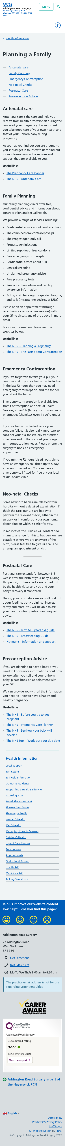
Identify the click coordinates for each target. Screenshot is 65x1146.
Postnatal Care (18, 90)
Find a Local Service (17, 861)
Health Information (17, 38)
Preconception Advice (23, 96)
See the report (18, 1060)
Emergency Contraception (26, 79)
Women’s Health (15, 819)
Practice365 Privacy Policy (47, 1122)
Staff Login (55, 1126)
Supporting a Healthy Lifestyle (24, 789)
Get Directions (19, 958)
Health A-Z (12, 867)
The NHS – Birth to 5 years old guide (30, 630)
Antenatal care (19, 67)
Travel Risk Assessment (19, 801)
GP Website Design (40, 1130)
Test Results (12, 771)
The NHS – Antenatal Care (23, 179)
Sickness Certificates (17, 807)
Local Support (14, 765)
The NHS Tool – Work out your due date (33, 740)
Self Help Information (18, 777)
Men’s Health (13, 825)
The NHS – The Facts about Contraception (34, 352)
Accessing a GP (14, 795)
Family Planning (19, 73)
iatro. (59, 1130)
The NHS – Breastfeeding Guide (27, 636)
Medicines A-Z (14, 873)
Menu (46, 7)
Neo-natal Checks (20, 85)
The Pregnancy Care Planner (25, 173)
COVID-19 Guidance (17, 783)
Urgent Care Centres (18, 843)
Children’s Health (16, 837)
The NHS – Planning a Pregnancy (28, 346)
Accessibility (55, 1117)
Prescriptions (13, 849)
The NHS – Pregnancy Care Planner (29, 725)
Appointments (14, 855)
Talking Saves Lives (17, 879)
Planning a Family (16, 813)
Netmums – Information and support (30, 641)
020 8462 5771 (19, 965)
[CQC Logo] (18, 1029)
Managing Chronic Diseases (22, 831)
